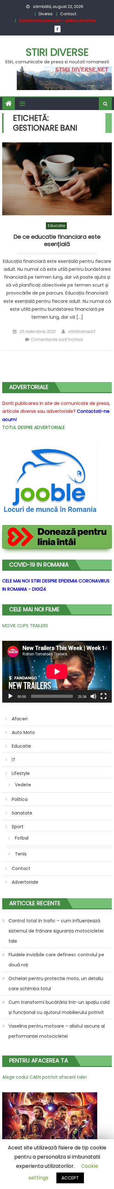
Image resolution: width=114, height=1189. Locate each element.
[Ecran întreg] (103, 696)
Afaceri (20, 719)
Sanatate (22, 813)
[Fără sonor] (93, 696)
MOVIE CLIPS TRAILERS (25, 625)
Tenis (21, 854)
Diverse (45, 13)
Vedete (23, 785)
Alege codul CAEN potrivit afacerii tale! (44, 1077)
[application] (57, 671)
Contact (68, 13)
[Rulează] (10, 696)
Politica (20, 799)
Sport (17, 826)
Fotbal (21, 838)
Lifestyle (21, 773)
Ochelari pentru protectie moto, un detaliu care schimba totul (56, 983)
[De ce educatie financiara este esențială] (57, 178)
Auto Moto (23, 732)
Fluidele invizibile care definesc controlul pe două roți (56, 960)
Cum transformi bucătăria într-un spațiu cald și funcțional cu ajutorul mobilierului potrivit (59, 1007)
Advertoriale (25, 882)
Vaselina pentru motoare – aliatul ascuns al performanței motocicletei (57, 1031)
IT (14, 760)
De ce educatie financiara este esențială (57, 240)
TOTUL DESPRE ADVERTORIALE (33, 427)
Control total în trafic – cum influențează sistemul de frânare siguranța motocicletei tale (56, 931)
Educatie (56, 225)
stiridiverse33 (81, 331)
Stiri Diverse (57, 52)
